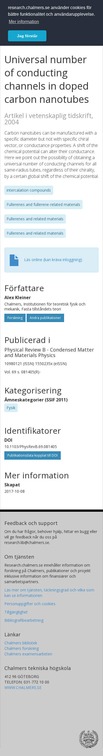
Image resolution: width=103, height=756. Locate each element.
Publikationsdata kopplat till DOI (32, 455)
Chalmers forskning (21, 648)
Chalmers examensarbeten (28, 653)
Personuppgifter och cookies (29, 603)
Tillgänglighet (16, 612)
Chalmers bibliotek (20, 642)
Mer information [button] (24, 21)
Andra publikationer (45, 317)
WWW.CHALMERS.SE (22, 687)
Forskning (15, 317)
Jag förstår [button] (27, 36)
